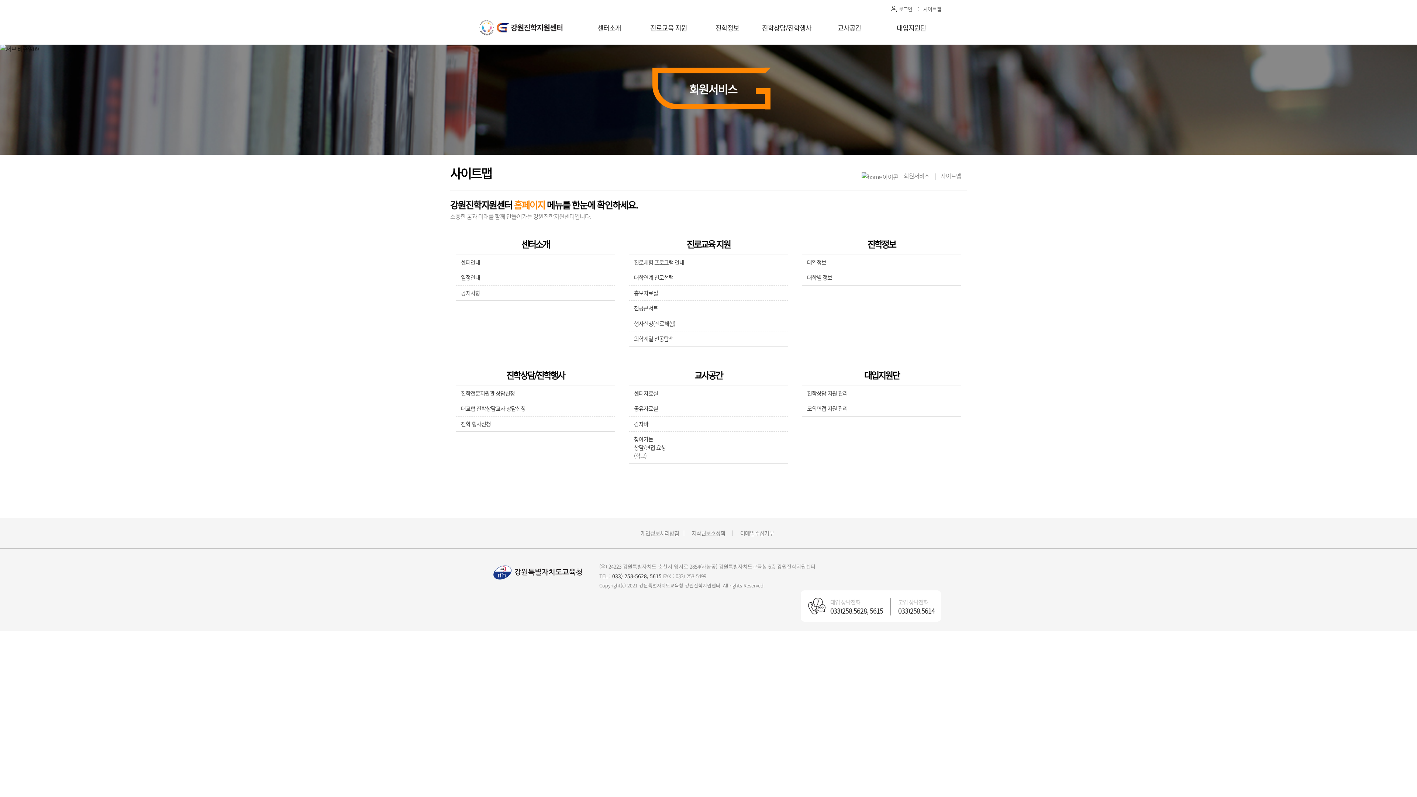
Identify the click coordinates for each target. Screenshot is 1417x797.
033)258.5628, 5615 (856, 611)
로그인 (905, 9)
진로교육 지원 (668, 28)
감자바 (641, 424)
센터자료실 (646, 393)
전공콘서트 (646, 308)
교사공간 (849, 28)
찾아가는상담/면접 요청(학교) (650, 447)
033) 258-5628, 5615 (637, 576)
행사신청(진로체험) (654, 324)
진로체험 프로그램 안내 (659, 262)
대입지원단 (911, 28)
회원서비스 (917, 175)
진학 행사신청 (476, 424)
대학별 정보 (819, 277)
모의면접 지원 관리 (827, 408)
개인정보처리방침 (660, 533)
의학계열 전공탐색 (653, 339)
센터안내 (470, 262)
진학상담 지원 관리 (827, 393)
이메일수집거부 (757, 533)
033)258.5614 (916, 611)
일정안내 (470, 277)
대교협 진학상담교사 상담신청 (493, 408)
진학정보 (727, 28)
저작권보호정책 (708, 533)
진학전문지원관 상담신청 (488, 393)
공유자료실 (646, 408)
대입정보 (816, 262)
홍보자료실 (646, 293)
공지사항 (470, 293)
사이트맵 (932, 9)
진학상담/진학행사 (786, 28)
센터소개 (609, 28)
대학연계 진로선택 (653, 277)
